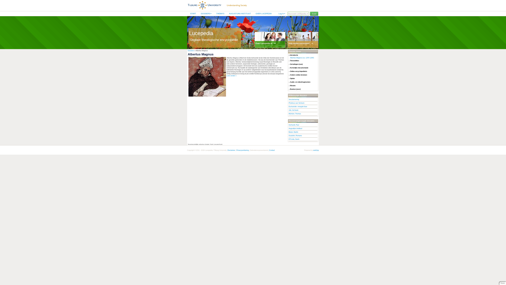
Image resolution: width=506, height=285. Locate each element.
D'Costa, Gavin (294, 139)
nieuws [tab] (293, 86)
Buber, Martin (293, 132)
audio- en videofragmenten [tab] (300, 82)
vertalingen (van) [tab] (296, 64)
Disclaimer (231, 150)
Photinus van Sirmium (296, 103)
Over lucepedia (264, 14)
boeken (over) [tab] (295, 89)
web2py (316, 150)
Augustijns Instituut (240, 14)
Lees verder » (232, 76)
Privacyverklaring (242, 150)
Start (193, 14)
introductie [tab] (294, 55)
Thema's (220, 14)
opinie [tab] (292, 78)
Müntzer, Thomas (295, 114)
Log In (281, 14)
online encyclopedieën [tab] (298, 71)
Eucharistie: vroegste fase (298, 107)
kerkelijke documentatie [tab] (299, 68)
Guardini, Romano (295, 136)
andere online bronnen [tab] (298, 75)
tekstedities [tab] (294, 61)
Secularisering (294, 99)
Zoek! (314, 13)
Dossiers (205, 14)
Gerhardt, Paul (294, 125)
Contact (272, 150)
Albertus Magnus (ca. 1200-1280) (302, 58)
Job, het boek (293, 110)
